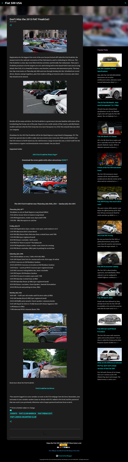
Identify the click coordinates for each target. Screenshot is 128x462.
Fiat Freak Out (45, 413)
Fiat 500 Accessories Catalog (107, 266)
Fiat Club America (27, 413)
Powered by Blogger (65, 456)
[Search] (24, 3)
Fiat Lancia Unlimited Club (23, 417)
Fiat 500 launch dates (105, 298)
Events (13, 413)
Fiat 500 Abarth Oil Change (107, 136)
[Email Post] (11, 411)
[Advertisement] (91, 75)
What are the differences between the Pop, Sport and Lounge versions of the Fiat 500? (109, 365)
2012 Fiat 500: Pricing (105, 235)
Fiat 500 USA (13, 3)
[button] (11, 25)
